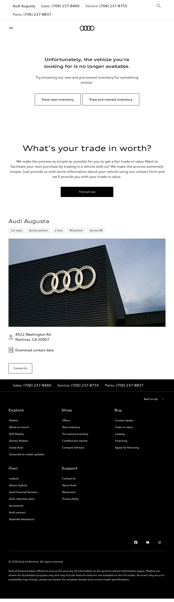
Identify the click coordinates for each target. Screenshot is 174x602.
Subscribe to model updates (26, 454)
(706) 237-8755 (113, 6)
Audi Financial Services (23, 492)
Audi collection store (22, 498)
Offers (66, 420)
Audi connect (17, 512)
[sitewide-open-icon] (158, 6)
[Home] (87, 28)
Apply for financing (127, 447)
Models (13, 420)
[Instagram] (160, 542)
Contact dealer (124, 420)
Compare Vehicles (73, 447)
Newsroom (69, 492)
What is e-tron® (19, 427)
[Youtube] (148, 542)
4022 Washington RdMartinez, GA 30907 (33, 337)
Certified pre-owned (74, 440)
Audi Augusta (24, 6)
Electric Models (18, 440)
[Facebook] (136, 542)
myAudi (14, 478)
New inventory (71, 427)
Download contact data (34, 350)
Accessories (16, 505)
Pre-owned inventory (75, 434)
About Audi (69, 485)
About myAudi (18, 485)
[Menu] (11, 28)
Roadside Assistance (21, 519)
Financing (121, 440)
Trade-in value (124, 427)
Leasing (120, 434)
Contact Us (69, 478)
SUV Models (16, 434)
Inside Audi (16, 447)
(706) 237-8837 (37, 14)
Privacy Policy (70, 498)
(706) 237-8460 (66, 6)
